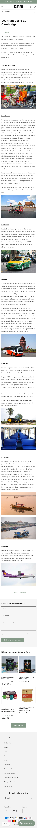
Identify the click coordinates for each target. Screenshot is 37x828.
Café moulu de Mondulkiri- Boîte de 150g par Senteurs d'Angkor (26, 708)
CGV (5, 760)
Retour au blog (20, 592)
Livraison (7, 764)
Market (6, 747)
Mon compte (8, 786)
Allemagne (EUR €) (11, 811)
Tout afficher (18, 725)
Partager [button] (6, 32)
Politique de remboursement (13, 782)
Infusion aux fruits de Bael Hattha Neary (26, 677)
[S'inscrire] (31, 798)
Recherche (7, 743)
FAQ (5, 751)
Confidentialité (8, 769)
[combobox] (18, 12)
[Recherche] (34, 12)
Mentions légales (9, 773)
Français (26, 811)
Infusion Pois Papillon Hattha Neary (7, 677)
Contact (6, 756)
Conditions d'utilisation (11, 777)
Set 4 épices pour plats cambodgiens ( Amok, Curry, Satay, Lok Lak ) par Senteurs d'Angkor (8, 710)
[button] (2, 6)
